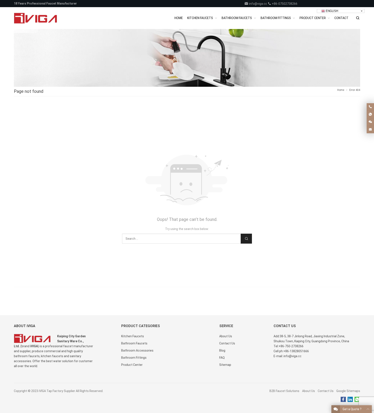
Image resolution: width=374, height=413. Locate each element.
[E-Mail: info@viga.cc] (370, 129)
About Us (308, 391)
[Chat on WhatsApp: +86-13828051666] (370, 114)
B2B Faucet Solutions (284, 391)
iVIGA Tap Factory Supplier (57, 391)
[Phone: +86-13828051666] (370, 107)
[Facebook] (343, 399)
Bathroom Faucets (134, 343)
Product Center (132, 364)
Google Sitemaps (348, 391)
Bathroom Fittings (134, 357)
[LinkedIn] (350, 399)
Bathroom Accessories (137, 350)
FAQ (222, 357)
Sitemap (225, 364)
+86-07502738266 (284, 3)
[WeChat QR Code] (370, 122)
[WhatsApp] (357, 399)
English (331, 11)
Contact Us (326, 391)
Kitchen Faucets (132, 336)
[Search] (357, 18)
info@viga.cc (257, 3)
